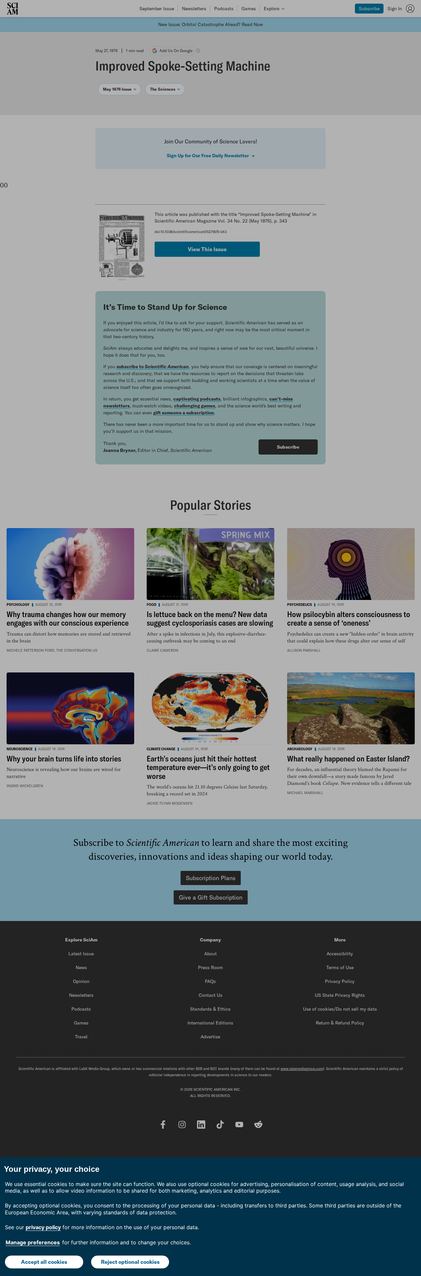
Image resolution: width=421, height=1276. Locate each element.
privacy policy (43, 1227)
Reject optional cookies (130, 1262)
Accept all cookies (44, 1262)
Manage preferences (33, 1242)
